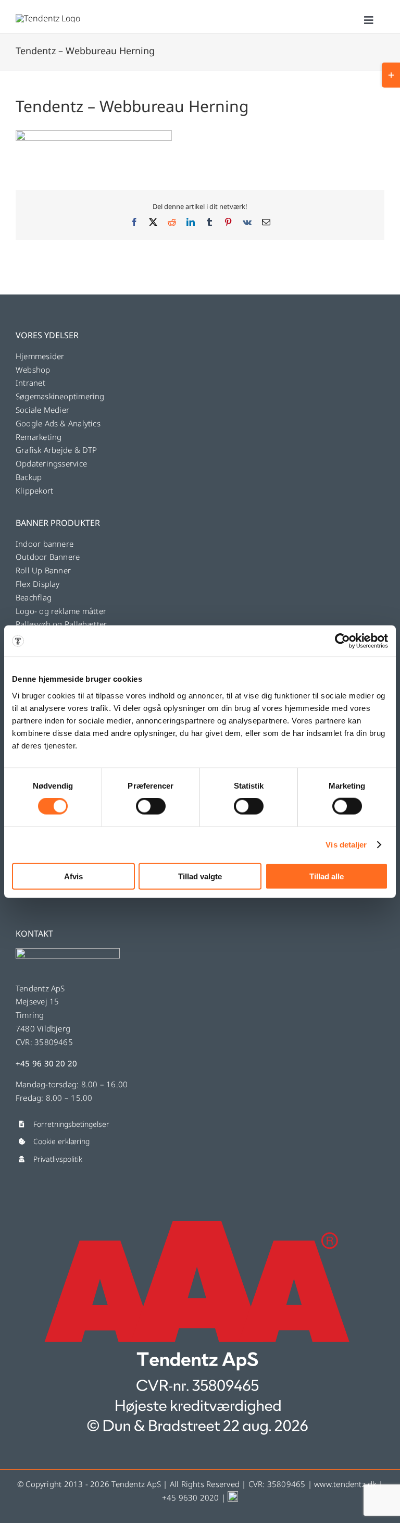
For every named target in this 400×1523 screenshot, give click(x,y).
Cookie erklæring (61, 1141)
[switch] (151, 806)
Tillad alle (326, 875)
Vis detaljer (346, 844)
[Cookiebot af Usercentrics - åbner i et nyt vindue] (342, 641)
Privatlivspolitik (57, 1159)
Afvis (73, 875)
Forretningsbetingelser (71, 1124)
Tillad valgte (200, 875)
